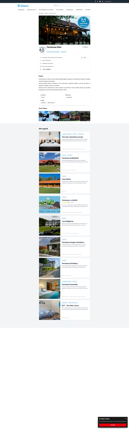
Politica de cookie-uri (122, 421)
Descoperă (21, 9)
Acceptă (113, 425)
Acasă (41, 13)
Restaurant (70, 155)
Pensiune (63, 51)
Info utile (87, 9)
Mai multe (64, 322)
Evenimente (79, 9)
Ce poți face (69, 9)
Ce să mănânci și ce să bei (46, 9)
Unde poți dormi (31, 9)
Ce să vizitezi (59, 9)
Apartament (64, 302)
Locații (46, 13)
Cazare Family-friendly (53, 51)
